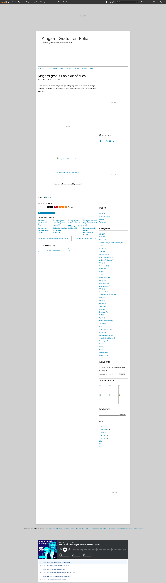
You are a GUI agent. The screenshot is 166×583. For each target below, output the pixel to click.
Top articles (66, 528)
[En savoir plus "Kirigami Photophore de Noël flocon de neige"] (114, 389)
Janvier (103, 438)
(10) (107, 295)
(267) (102, 234)
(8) (102, 300)
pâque (47, 197)
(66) (111, 243)
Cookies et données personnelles (124, 528)
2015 (100, 455)
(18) (102, 269)
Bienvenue (47, 68)
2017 (100, 450)
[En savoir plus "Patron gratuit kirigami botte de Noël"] (104, 389)
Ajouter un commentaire (53, 250)
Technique (76, 68)
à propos (88, 555)
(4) (102, 323)
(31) (104, 254)
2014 (100, 458)
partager (77, 555)
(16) (101, 274)
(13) (106, 292)
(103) (102, 237)
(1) (101, 347)
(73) (102, 240)
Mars (102, 432)
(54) (102, 248)
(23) (106, 257)
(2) (102, 344)
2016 (100, 452)
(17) (102, 271)
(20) (106, 260)
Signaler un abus (80, 528)
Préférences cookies (138, 528)
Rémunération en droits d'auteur (99, 528)
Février (103, 435)
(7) (103, 309)
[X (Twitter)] (110, 2)
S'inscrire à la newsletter (46, 213)
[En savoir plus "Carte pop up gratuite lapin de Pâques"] (114, 399)
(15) (102, 280)
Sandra (31, 528)
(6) (101, 315)
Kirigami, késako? (58, 68)
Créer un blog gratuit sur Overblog (54, 528)
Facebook (84, 68)
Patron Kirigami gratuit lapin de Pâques (68, 172)
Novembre (104, 429)
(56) (101, 245)
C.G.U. (88, 528)
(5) (102, 318)
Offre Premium (111, 528)
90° (51, 197)
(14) (104, 286)
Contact (91, 68)
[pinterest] (113, 2)
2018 (100, 447)
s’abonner (66, 555)
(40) (102, 251)
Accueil (40, 68)
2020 (100, 441)
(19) (102, 263)
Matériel (68, 68)
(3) (107, 335)
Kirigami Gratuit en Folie (65, 38)
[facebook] (106, 2)
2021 (100, 426)
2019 (100, 444)
